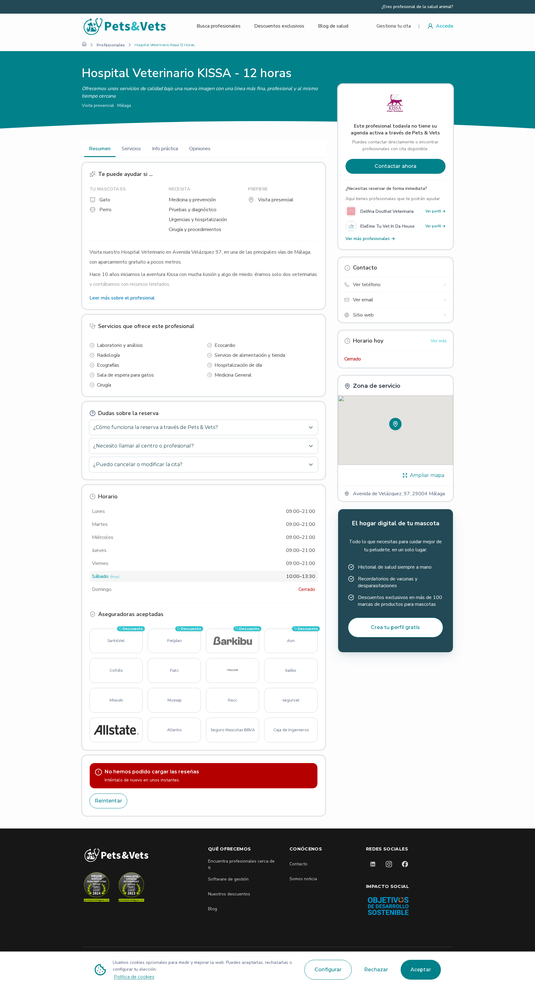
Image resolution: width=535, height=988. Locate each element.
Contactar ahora (395, 166)
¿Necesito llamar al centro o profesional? (143, 446)
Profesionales (111, 45)
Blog (212, 909)
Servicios (131, 148)
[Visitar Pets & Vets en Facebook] (405, 864)
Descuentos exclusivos (279, 26)
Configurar (328, 970)
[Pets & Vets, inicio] (125, 26)
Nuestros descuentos (229, 894)
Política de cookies (134, 977)
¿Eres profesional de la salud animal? (417, 6)
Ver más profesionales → (370, 239)
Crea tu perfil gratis (395, 627)
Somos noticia (303, 879)
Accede (444, 26)
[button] (395, 424)
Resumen (100, 148)
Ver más (439, 341)
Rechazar (376, 970)
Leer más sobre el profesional (122, 298)
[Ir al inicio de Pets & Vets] (116, 855)
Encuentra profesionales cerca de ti (241, 864)
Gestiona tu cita (393, 26)
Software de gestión (228, 879)
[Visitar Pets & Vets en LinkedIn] (373, 864)
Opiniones (200, 148)
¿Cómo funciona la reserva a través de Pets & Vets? (155, 427)
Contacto (298, 864)
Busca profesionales (219, 26)
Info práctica (165, 148)
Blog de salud (333, 26)
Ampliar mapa (427, 475)
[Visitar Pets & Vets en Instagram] (389, 864)
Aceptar (421, 970)
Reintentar (108, 801)
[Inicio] (84, 44)
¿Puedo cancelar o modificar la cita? (137, 464)
